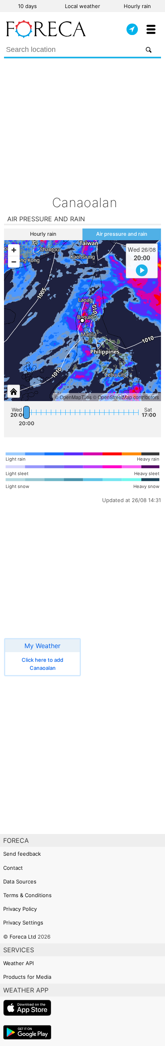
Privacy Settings (23, 922)
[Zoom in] (14, 250)
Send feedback (22, 853)
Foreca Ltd (23, 936)
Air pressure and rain (121, 234)
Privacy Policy (20, 909)
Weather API (18, 963)
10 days (27, 6)
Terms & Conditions (27, 895)
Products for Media (27, 977)
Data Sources (19, 881)
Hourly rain (137, 6)
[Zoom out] (14, 262)
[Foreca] (46, 36)
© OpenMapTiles (73, 396)
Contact (13, 868)
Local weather (82, 6)
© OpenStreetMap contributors (126, 396)
